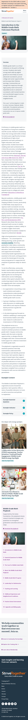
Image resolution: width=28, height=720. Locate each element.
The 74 (20, 166)
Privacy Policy (5, 699)
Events (3, 688)
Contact (4, 696)
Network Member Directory (8, 683)
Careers (3, 691)
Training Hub (5, 681)
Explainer (4, 33)
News (3, 686)
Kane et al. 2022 (17, 158)
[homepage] (14, 674)
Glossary (4, 694)
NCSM (19, 233)
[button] (24, 11)
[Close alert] (23, 4)
